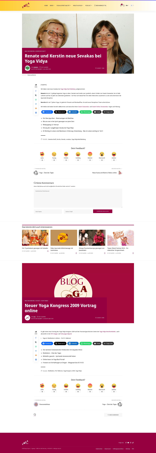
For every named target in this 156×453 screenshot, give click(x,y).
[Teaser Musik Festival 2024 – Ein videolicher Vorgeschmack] (120, 238)
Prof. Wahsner (59, 371)
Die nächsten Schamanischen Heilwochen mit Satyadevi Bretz (62, 350)
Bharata (36, 67)
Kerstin (59, 139)
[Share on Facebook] (36, 91)
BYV (35, 316)
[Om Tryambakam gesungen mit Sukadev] (35, 238)
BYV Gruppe (54, 334)
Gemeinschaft (40, 51)
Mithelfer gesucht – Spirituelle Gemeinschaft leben (59, 356)
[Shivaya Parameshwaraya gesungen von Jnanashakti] (92, 238)
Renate (63, 139)
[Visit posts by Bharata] (27, 68)
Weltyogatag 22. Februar (51, 125)
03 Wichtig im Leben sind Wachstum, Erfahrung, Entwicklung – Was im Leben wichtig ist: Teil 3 (73, 131)
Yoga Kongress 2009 (69, 371)
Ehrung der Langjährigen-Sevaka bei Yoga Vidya (58, 128)
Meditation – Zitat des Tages (52, 353)
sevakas (68, 139)
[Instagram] (131, 443)
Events (37, 300)
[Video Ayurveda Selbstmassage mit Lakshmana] (63, 238)
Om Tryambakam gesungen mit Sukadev (35, 248)
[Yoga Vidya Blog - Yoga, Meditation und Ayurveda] (25, 5)
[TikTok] (133, 443)
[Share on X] (36, 95)
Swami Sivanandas (83, 106)
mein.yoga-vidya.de (66, 334)
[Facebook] (126, 443)
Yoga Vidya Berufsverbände (107, 331)
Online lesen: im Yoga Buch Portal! (53, 359)
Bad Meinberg (30, 51)
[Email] (36, 108)
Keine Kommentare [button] (114, 415)
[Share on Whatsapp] (36, 99)
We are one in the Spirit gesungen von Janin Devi (58, 121)
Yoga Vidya (79, 371)
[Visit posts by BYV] (27, 317)
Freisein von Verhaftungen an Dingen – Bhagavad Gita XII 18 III (63, 363)
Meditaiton (51, 371)
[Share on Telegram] (36, 104)
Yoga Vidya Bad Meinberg (67, 89)
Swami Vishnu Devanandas (100, 106)
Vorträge (44, 300)
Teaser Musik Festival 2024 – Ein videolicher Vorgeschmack (117, 249)
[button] (123, 5)
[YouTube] (128, 443)
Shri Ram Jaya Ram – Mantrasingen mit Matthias (58, 118)
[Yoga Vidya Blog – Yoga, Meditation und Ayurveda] (25, 442)
